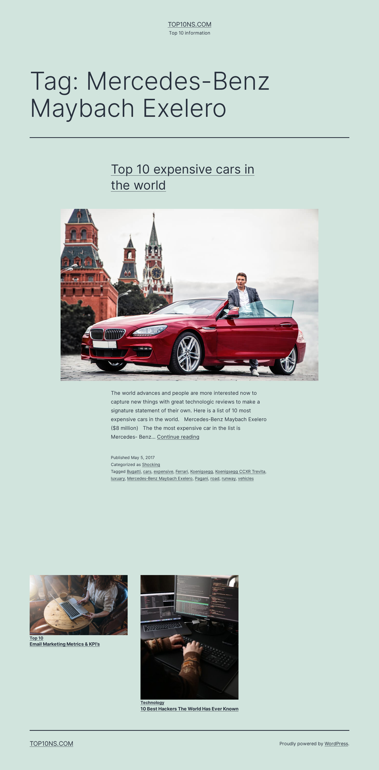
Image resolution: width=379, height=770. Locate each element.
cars (147, 471)
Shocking (151, 464)
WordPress (336, 743)
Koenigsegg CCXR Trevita (240, 471)
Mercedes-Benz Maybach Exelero (160, 478)
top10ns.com (189, 24)
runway (229, 478)
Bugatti (134, 471)
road (214, 478)
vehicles (246, 478)
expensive (163, 471)
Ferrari (182, 471)
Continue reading (178, 437)
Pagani (201, 478)
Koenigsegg (201, 471)
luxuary (118, 478)
